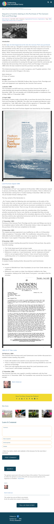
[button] (3, 414)
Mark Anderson (5, 19)
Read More (21, 478)
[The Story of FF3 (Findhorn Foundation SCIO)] (34, 413)
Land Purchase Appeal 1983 (11, 183)
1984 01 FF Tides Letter (9, 350)
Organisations (41, 19)
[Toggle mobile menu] (51, 2)
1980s (50, 19)
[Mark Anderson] (6, 486)
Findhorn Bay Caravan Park (8, 20)
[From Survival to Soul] (7, 413)
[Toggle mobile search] (48, 2)
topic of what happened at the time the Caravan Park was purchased (28, 45)
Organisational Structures (31, 19)
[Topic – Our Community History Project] (20, 413)
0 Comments (19, 20)
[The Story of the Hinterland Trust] (47, 413)
